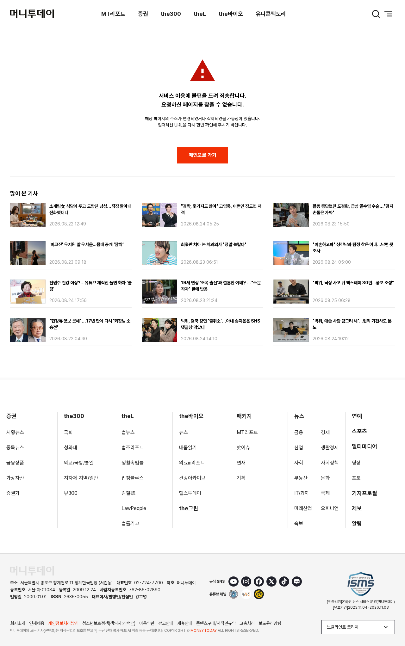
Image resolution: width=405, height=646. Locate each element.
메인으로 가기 (202, 155)
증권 (143, 13)
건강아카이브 (192, 478)
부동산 (301, 478)
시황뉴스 (15, 432)
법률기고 (130, 523)
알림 (357, 523)
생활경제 (330, 448)
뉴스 (183, 432)
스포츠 (359, 431)
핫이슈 (243, 448)
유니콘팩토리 (271, 13)
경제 (325, 432)
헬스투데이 (190, 493)
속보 (298, 523)
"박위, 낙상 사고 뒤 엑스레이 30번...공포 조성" (353, 282)
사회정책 (330, 463)
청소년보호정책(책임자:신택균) (108, 623)
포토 (356, 478)
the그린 (188, 508)
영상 (356, 463)
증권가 (13, 493)
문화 (325, 478)
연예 (357, 416)
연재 (241, 463)
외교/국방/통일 (79, 463)
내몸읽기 (188, 448)
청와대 (70, 448)
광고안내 (165, 623)
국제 (325, 493)
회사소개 (17, 623)
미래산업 (303, 508)
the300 (171, 13)
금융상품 (15, 463)
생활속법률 (133, 463)
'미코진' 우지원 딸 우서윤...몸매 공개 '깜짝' (86, 244)
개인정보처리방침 (63, 623)
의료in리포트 (192, 463)
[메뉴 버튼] (388, 14)
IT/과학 (301, 493)
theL (200, 13)
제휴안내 (184, 623)
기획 (241, 478)
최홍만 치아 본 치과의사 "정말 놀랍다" (213, 244)
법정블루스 (133, 478)
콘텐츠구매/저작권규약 (216, 623)
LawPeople (134, 508)
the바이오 (231, 13)
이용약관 (146, 623)
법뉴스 (128, 432)
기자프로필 (364, 493)
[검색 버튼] (376, 14)
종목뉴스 (15, 448)
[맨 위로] (391, 619)
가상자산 (15, 478)
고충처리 (247, 623)
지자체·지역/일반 (81, 478)
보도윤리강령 (270, 623)
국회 (68, 432)
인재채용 (36, 623)
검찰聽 (128, 493)
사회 (298, 463)
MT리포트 (113, 13)
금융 (298, 432)
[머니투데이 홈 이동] (32, 570)
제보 (357, 508)
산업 (298, 448)
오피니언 (330, 508)
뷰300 (71, 493)
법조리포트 (133, 448)
